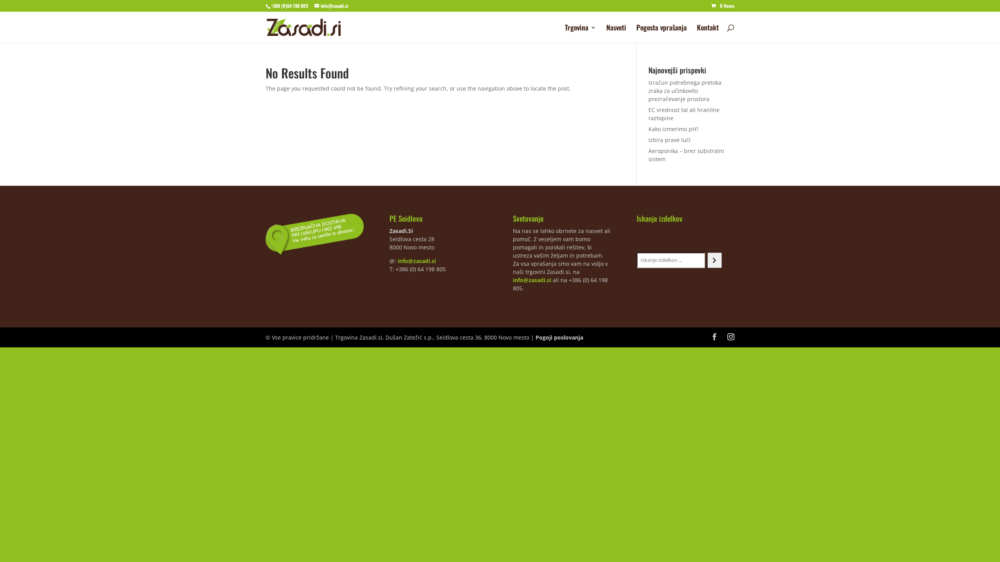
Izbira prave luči (669, 140)
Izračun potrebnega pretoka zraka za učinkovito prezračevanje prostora (684, 91)
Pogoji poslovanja (559, 337)
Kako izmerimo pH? (673, 129)
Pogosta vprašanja (661, 28)
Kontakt (708, 28)
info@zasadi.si (417, 261)
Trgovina (576, 28)
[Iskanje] (714, 260)
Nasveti (616, 28)
